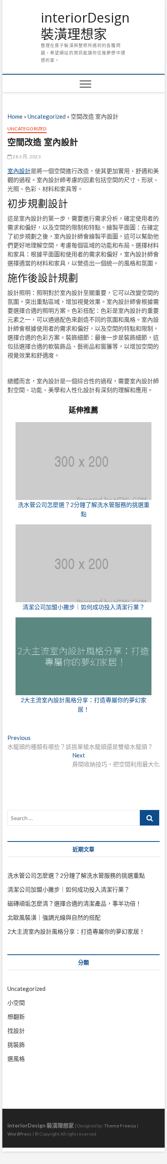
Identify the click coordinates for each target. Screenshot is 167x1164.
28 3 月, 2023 (26, 157)
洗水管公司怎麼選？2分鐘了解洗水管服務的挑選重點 (76, 875)
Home (15, 116)
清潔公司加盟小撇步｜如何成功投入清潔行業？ (84, 606)
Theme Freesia (120, 1126)
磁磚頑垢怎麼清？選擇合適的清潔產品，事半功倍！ (74, 903)
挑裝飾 (16, 1044)
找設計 (16, 1030)
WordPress (19, 1134)
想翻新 (16, 1016)
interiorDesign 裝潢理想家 (85, 26)
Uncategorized (47, 116)
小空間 (16, 1002)
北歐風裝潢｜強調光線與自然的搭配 (54, 917)
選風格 (16, 1058)
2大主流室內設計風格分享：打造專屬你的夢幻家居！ (76, 931)
